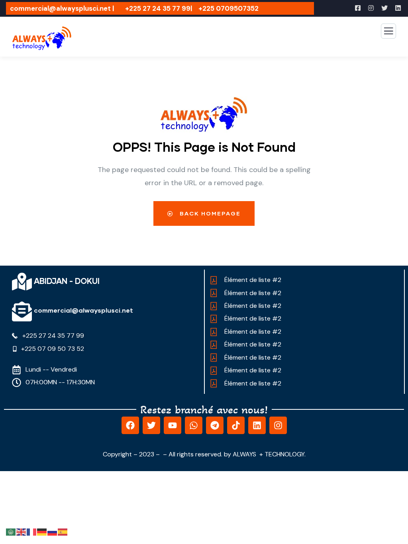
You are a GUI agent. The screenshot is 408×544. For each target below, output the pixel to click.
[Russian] (52, 531)
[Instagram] (278, 425)
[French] (32, 531)
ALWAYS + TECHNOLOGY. (269, 454)
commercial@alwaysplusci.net (83, 310)
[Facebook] (130, 425)
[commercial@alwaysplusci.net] (22, 311)
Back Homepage (209, 213)
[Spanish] (63, 531)
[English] (21, 531)
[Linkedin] (257, 425)
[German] (42, 531)
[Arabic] (11, 531)
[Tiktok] (236, 425)
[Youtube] (172, 425)
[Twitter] (151, 425)
